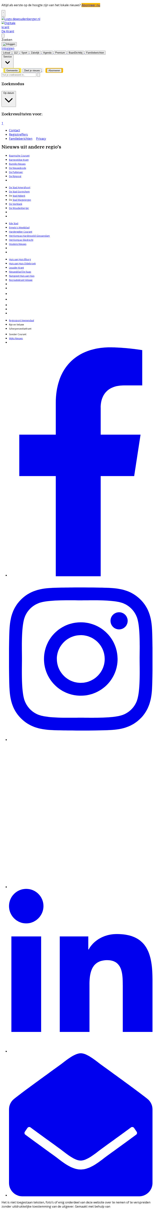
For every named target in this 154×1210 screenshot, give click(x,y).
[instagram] (80, 740)
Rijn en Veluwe (16, 324)
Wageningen (24, 199)
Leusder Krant (16, 267)
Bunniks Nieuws (17, 164)
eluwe (29, 280)
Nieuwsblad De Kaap (20, 271)
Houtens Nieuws (17, 244)
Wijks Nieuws (16, 338)
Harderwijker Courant (20, 231)
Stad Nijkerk (19, 195)
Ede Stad (13, 223)
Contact (14, 130)
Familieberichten (20, 139)
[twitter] (80, 887)
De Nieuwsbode (17, 168)
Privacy (41, 139)
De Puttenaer (16, 172)
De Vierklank (15, 204)
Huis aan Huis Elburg (20, 259)
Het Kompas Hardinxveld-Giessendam (29, 235)
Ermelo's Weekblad (19, 227)
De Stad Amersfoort (19, 187)
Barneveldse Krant (19, 159)
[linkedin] (80, 1051)
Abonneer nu (91, 5)
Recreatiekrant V (17, 280)
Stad (15, 199)
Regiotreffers (18, 134)
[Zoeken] (38, 75)
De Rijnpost (15, 176)
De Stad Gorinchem (19, 191)
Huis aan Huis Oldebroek (22, 263)
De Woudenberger (19, 208)
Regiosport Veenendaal (21, 320)
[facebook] (80, 575)
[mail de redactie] (80, 1195)
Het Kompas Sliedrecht (21, 240)
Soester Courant (17, 334)
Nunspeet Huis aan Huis (21, 276)
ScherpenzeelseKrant (20, 328)
